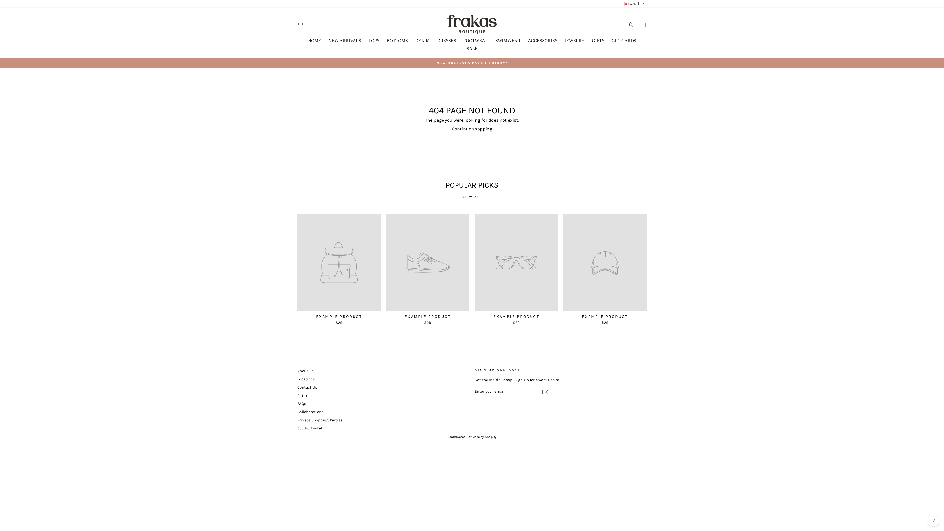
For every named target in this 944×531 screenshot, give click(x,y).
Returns (304, 395)
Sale (472, 48)
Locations (306, 379)
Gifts (598, 40)
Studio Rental (309, 428)
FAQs (301, 403)
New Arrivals (344, 40)
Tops (374, 40)
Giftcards (624, 40)
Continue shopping (472, 129)
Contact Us (307, 387)
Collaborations (310, 412)
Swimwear (507, 40)
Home (314, 40)
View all (472, 197)
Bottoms (397, 40)
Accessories (542, 40)
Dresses (446, 40)
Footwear (475, 40)
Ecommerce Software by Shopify (471, 437)
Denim (422, 40)
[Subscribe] (545, 392)
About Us (305, 371)
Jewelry (575, 40)
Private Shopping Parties (320, 420)
